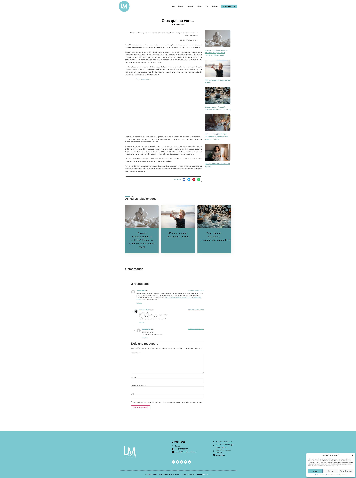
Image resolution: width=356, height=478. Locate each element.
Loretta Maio (141, 290)
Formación (190, 6)
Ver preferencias (346, 471)
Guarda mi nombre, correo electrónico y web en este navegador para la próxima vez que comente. (167, 402)
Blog (207, 6)
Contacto (215, 6)
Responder (139, 303)
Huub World (206, 474)
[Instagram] (173, 462)
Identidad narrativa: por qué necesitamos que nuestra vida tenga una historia (216, 136)
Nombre (134, 377)
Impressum (343, 474)
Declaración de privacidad (333, 474)
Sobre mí (181, 6)
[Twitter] (189, 462)
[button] (352, 455)
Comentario (136, 353)
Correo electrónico (138, 385)
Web (132, 394)
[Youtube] (181, 462)
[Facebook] (185, 462)
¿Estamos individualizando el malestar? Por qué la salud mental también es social (216, 52)
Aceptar (315, 471)
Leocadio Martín (144, 310)
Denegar (331, 471)
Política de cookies (320, 474)
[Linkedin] (177, 462)
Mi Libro (199, 6)
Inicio (173, 6)
